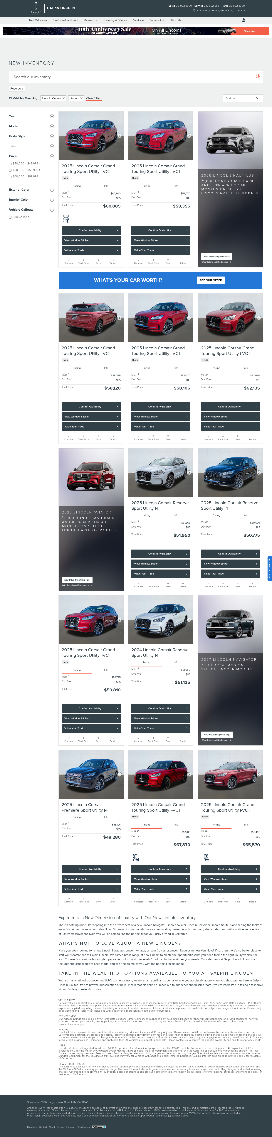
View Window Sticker (76, 240)
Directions (32, 1127)
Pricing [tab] (77, 186)
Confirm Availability (90, 230)
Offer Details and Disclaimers (215, 262)
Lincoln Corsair (51, 98)
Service (137, 20)
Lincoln (74, 98)
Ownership (156, 20)
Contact (43, 1127)
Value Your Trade (74, 250)
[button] (91, 178)
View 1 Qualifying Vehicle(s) (76, 581)
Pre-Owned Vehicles (64, 20)
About (52, 1127)
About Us (175, 20)
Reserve (16, 88)
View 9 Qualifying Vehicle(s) (216, 736)
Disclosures (84, 1126)
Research (89, 20)
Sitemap (70, 1127)
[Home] (36, 8)
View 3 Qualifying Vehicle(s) (216, 257)
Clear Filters (94, 98)
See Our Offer (211, 280)
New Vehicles (37, 20)
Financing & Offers (114, 20)
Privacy (60, 1127)
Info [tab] (106, 186)
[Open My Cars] (243, 20)
